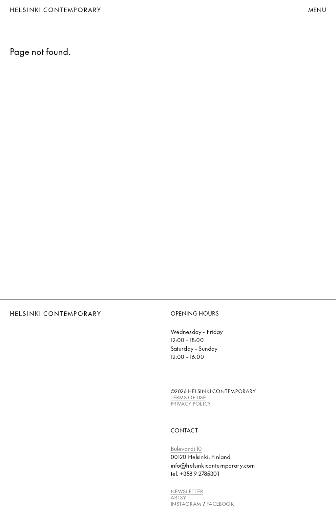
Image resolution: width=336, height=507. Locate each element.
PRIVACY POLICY (191, 403)
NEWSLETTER (187, 491)
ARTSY (178, 497)
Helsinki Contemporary (55, 10)
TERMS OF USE (188, 397)
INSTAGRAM (186, 503)
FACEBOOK (220, 503)
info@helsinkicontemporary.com (213, 465)
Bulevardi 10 (186, 448)
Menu (317, 10)
